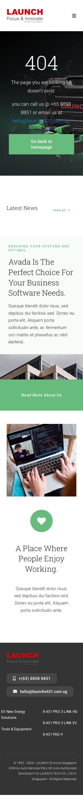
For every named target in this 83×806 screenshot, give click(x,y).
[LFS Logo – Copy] (25, 10)
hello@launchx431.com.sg (41, 121)
